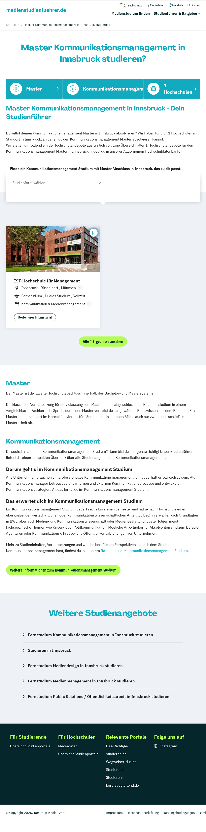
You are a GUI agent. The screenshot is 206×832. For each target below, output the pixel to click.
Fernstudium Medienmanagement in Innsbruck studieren (81, 681)
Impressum (114, 813)
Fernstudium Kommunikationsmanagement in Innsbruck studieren (90, 634)
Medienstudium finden (130, 13)
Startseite (12, 25)
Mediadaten (67, 746)
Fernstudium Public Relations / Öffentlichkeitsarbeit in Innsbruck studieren (98, 696)
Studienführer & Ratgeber (175, 13)
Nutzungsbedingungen (179, 813)
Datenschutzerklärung (143, 813)
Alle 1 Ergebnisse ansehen (103, 341)
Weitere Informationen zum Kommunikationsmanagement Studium (63, 570)
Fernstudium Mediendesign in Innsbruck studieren (75, 665)
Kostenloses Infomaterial (35, 317)
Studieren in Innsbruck (49, 650)
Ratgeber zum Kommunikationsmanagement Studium (144, 550)
